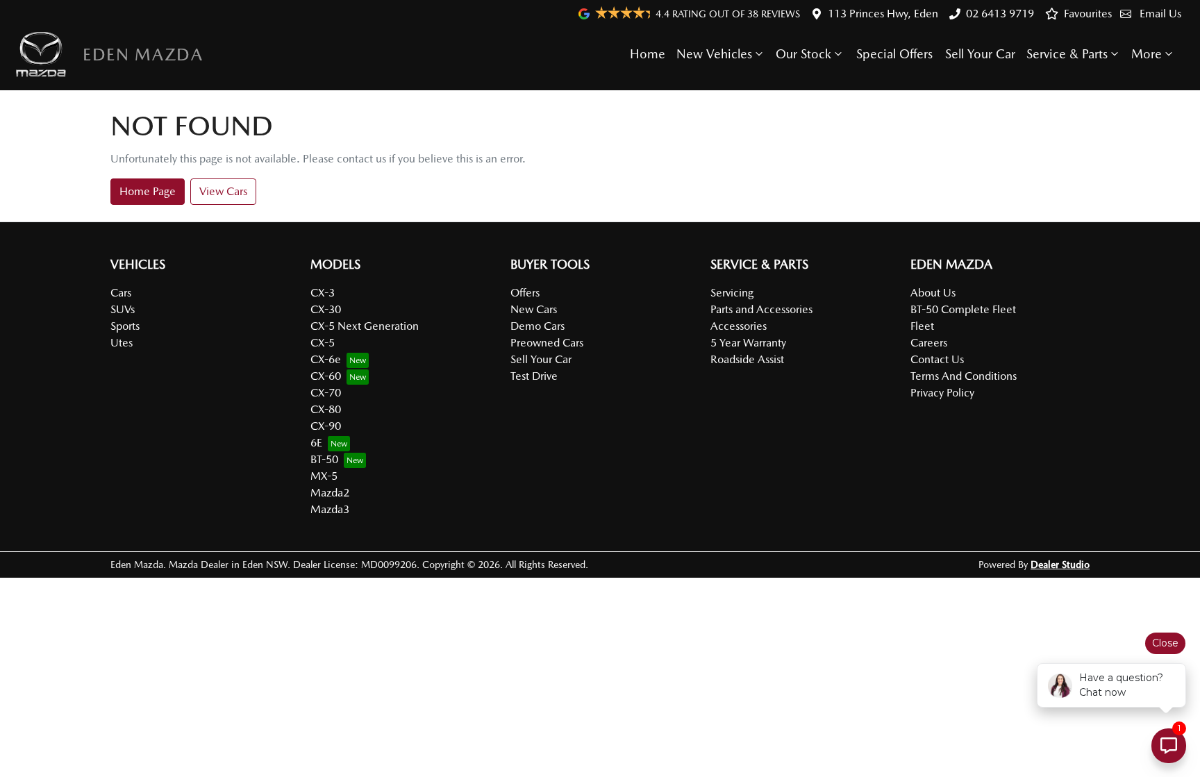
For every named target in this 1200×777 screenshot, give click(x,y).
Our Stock (803, 54)
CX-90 (325, 426)
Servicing (731, 292)
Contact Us (937, 359)
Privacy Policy (942, 392)
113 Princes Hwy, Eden (883, 13)
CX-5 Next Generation (364, 326)
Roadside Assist (747, 359)
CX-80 (325, 409)
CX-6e (325, 359)
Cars (120, 292)
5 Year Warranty (748, 342)
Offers (525, 292)
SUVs (122, 309)
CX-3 (322, 292)
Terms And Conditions (963, 376)
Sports (125, 326)
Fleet (922, 326)
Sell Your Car (980, 54)
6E (316, 442)
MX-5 (324, 476)
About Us (933, 292)
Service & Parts (1067, 54)
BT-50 (324, 459)
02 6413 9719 (1000, 13)
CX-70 (325, 392)
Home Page (147, 191)
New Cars (533, 309)
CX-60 (325, 376)
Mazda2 (329, 492)
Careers (928, 342)
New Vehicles (714, 54)
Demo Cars (537, 326)
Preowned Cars (546, 342)
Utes (121, 342)
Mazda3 (329, 509)
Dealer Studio (1060, 564)
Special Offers (894, 54)
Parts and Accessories (761, 309)
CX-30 (325, 309)
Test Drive (534, 376)
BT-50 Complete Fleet (963, 309)
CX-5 (322, 342)
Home (647, 54)
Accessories (738, 326)
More (1146, 54)
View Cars (223, 191)
